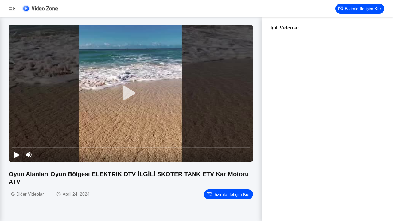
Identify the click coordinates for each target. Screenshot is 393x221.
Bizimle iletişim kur (363, 8)
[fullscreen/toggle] (245, 154)
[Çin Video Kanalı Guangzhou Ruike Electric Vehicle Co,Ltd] (40, 8)
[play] (130, 93)
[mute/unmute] (29, 154)
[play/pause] (16, 154)
